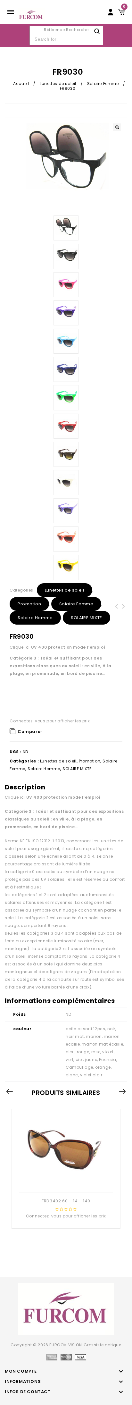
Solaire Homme (35, 618)
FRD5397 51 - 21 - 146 (123, 610)
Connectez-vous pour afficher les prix (50, 721)
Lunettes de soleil (58, 83)
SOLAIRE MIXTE (86, 618)
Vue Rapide (65, 1181)
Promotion (29, 604)
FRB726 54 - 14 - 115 (116, 610)
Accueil (21, 83)
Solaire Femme (103, 83)
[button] (117, 127)
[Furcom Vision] (31, 14)
